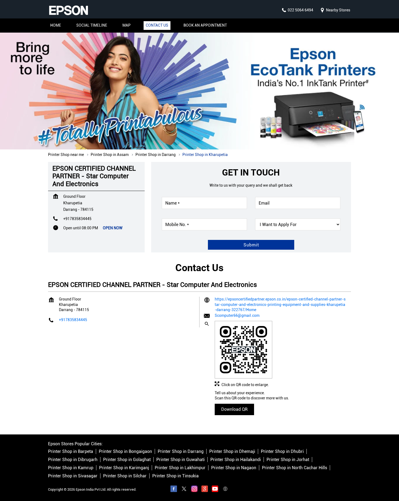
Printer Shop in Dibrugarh (72, 459)
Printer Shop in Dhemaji (232, 451)
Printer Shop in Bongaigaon (125, 451)
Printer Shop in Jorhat (288, 459)
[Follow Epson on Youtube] (215, 489)
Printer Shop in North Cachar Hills (294, 468)
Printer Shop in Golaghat (127, 459)
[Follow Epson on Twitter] (184, 489)
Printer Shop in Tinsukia (175, 476)
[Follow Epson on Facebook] (174, 489)
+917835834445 (77, 219)
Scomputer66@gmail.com (237, 315)
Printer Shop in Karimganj (124, 468)
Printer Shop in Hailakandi (235, 459)
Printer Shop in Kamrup (70, 468)
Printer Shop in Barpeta (70, 451)
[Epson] (68, 10)
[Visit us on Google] (204, 489)
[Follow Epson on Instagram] (194, 489)
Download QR (234, 409)
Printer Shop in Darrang (181, 451)
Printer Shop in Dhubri (282, 451)
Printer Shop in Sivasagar (72, 476)
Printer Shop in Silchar (125, 476)
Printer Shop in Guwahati (180, 459)
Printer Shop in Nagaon (233, 468)
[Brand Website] (225, 489)
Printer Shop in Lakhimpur (180, 468)
